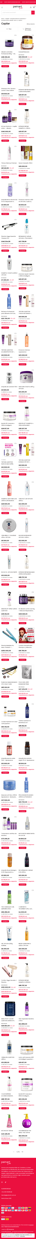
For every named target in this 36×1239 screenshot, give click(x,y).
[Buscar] (33, 12)
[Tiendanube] (7, 1230)
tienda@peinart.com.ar (8, 1195)
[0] (34, 7)
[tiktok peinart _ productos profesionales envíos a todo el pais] (5, 1182)
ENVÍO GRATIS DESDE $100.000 (24, 2)
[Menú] (2, 7)
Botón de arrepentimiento (12, 1226)
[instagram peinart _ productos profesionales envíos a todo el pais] (2, 1182)
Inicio (2, 18)
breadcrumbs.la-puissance (18, 18)
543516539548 (6, 1189)
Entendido (22, 1236)
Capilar (7, 18)
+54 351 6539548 (6, 1192)
